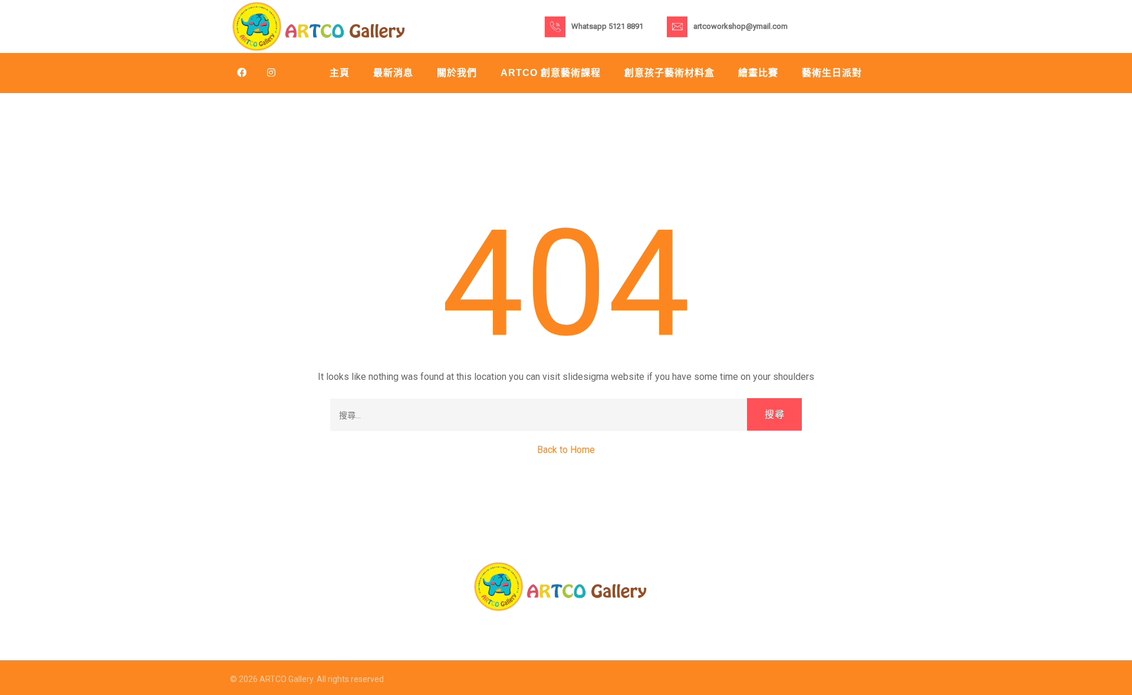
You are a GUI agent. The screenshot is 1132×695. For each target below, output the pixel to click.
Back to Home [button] (566, 449)
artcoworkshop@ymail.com (740, 26)
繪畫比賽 (758, 73)
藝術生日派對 (832, 73)
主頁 (340, 73)
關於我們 (457, 73)
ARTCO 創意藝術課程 (551, 73)
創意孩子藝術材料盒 (669, 73)
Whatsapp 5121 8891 (607, 26)
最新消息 (393, 73)
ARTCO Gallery (286, 679)
